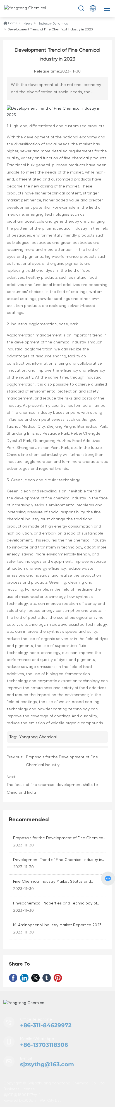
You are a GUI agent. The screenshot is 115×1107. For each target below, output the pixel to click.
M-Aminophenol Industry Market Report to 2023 (57, 925)
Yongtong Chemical (38, 737)
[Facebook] (13, 978)
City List (54, 1101)
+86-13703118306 (44, 1044)
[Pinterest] (58, 978)
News (27, 23)
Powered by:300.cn (19, 1101)
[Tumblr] (46, 978)
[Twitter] (35, 978)
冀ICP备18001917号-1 (21, 1095)
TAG (41, 1101)
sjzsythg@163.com (47, 1064)
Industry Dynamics (53, 23)
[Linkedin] (24, 978)
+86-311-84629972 (45, 1025)
